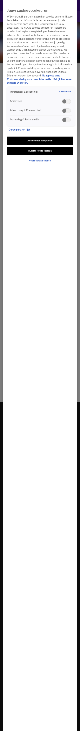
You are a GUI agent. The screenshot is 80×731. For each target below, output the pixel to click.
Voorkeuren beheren (40, 160)
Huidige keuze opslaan (40, 150)
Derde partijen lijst (19, 129)
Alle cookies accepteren (39, 140)
